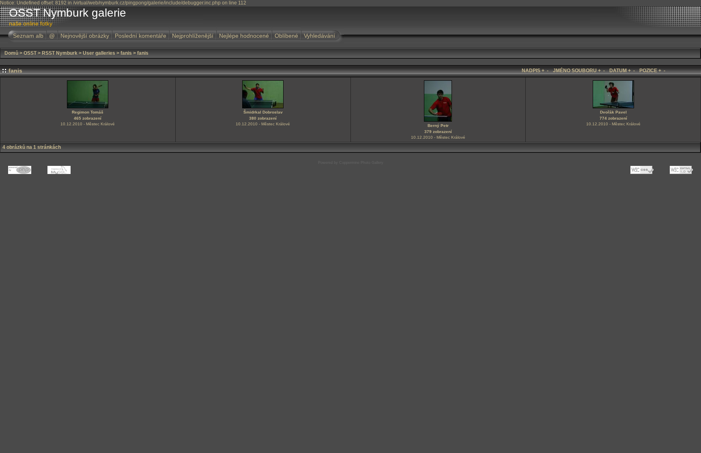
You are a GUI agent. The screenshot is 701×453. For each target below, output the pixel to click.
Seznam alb (28, 35)
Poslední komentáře (140, 35)
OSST (30, 53)
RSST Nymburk (59, 53)
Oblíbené (286, 35)
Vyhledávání (319, 35)
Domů (11, 53)
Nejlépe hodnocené (244, 35)
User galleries (99, 53)
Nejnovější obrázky (84, 35)
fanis (126, 53)
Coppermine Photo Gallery (361, 163)
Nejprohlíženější (192, 35)
